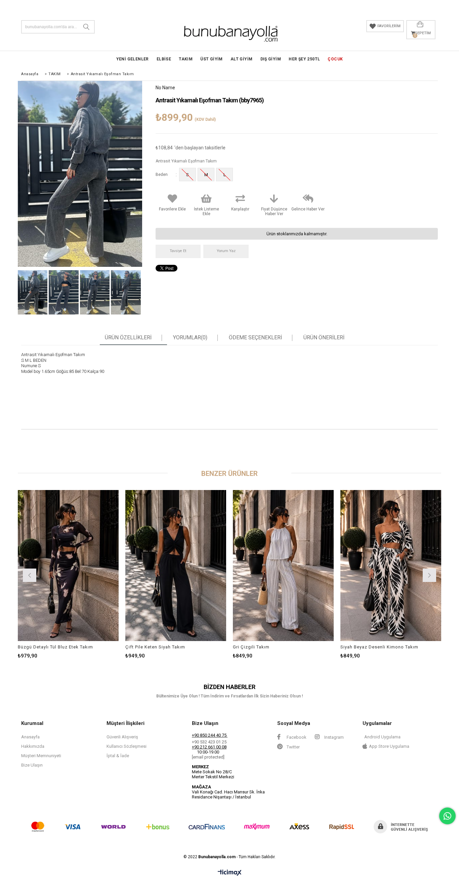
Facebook (296, 737)
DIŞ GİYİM (270, 59)
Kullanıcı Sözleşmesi (127, 746)
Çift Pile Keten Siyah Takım (155, 646)
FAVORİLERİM (389, 26)
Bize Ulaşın (32, 765)
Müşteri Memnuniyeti (41, 755)
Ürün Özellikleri (128, 338)
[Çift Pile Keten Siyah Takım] (175, 565)
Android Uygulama (382, 736)
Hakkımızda (32, 746)
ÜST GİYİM (211, 59)
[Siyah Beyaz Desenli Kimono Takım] (390, 565)
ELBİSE (164, 59)
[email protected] (208, 757)
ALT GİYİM (242, 59)
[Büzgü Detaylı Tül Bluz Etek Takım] (68, 565)
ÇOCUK (335, 59)
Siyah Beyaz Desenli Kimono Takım (379, 646)
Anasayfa (30, 736)
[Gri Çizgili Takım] (283, 565)
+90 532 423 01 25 (209, 741)
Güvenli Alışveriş (122, 736)
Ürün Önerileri (323, 338)
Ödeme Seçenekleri (255, 338)
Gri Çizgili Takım (251, 646)
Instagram (333, 737)
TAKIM (186, 59)
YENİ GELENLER (132, 59)
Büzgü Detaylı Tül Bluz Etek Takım (55, 646)
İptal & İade (118, 755)
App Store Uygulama (389, 746)
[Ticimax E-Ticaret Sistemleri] (230, 873)
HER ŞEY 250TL (304, 59)
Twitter (293, 746)
